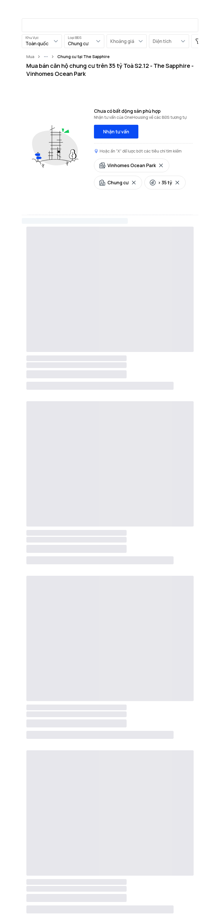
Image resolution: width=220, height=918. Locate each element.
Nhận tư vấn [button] (116, 131)
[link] (83, 57)
